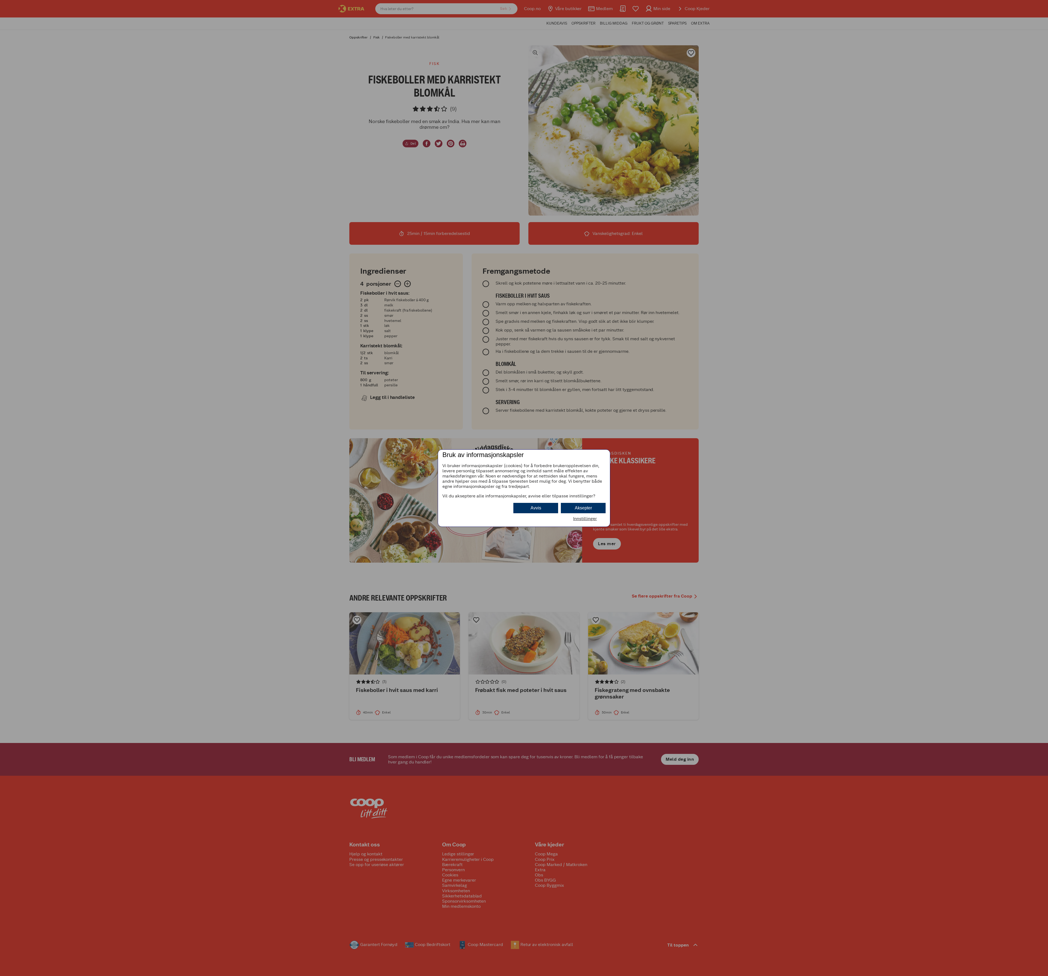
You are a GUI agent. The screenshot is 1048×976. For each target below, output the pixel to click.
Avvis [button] (536, 508)
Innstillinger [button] (585, 518)
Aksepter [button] (583, 508)
